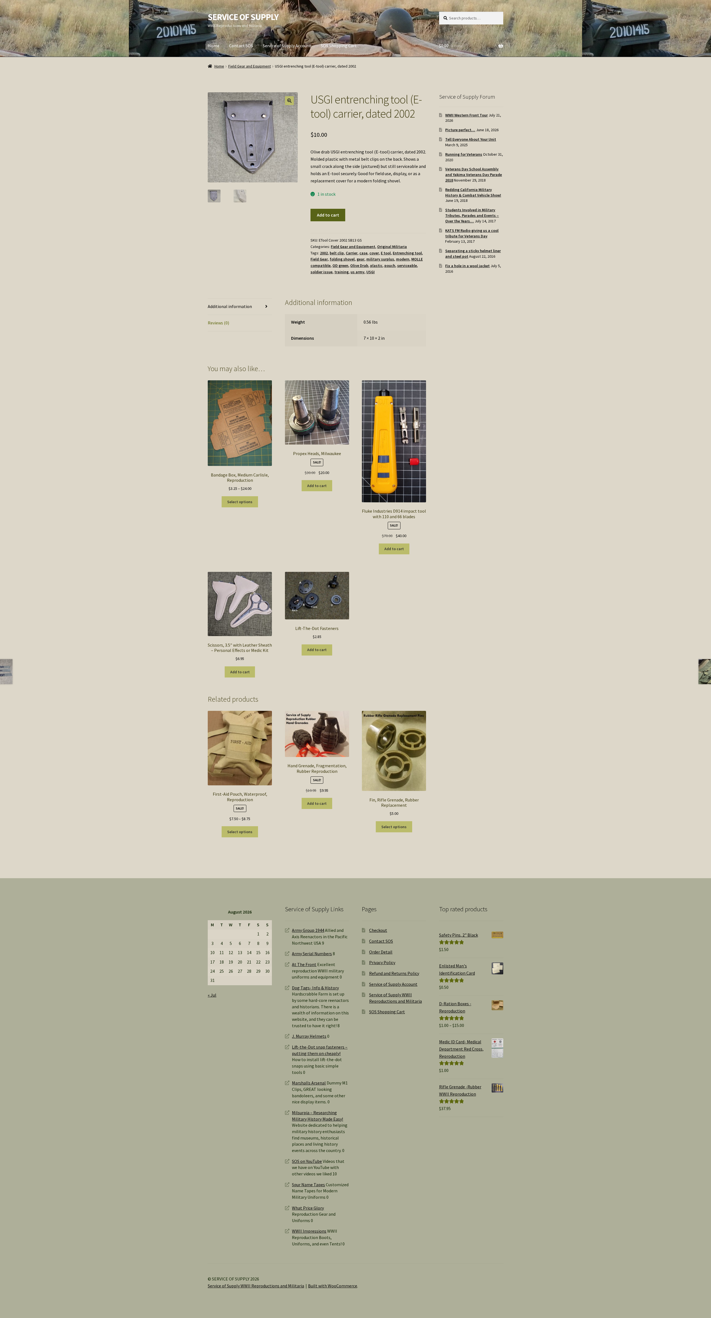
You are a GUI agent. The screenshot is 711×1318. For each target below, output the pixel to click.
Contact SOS (241, 45)
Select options (239, 501)
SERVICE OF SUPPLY (243, 17)
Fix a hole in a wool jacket (467, 265)
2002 (324, 252)
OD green (340, 265)
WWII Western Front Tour (466, 115)
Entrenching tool (407, 252)
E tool (386, 252)
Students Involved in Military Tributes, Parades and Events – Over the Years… (472, 215)
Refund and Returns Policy (394, 973)
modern (402, 259)
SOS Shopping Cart (339, 45)
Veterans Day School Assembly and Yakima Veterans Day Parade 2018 (473, 175)
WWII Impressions (309, 1231)
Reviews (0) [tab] (218, 323)
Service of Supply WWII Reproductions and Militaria (256, 1286)
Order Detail (380, 952)
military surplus (380, 259)
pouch (389, 265)
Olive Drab (359, 265)
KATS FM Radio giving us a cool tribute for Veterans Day (472, 233)
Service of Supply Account (287, 45)
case (363, 252)
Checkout (378, 930)
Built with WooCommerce (332, 1286)
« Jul (212, 995)
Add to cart (328, 215)
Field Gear (319, 259)
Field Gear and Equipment (249, 66)
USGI (370, 271)
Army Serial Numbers (312, 953)
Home (213, 45)
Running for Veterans (463, 154)
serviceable (407, 265)
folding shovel (342, 259)
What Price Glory (308, 1208)
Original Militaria (392, 246)
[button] (289, 100)
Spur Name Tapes (308, 1184)
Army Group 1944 (308, 930)
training (341, 271)
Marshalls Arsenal (309, 1083)
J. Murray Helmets (309, 1036)
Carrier (351, 252)
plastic (376, 265)
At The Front (304, 964)
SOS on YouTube (307, 1161)
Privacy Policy (382, 962)
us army (357, 271)
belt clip (337, 252)
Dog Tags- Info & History (315, 988)
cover (374, 252)
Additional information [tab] (230, 306)
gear (360, 259)
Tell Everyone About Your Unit (470, 139)
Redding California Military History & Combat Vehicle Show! (473, 192)
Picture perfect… (460, 129)
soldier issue (321, 271)
